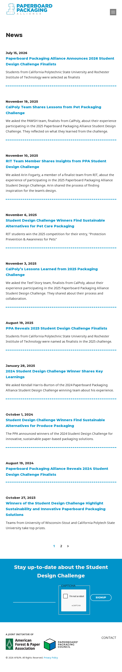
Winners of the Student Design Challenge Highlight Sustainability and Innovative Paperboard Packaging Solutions (55, 509)
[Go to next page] (68, 546)
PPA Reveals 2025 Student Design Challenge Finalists (56, 328)
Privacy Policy (51, 657)
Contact (109, 637)
